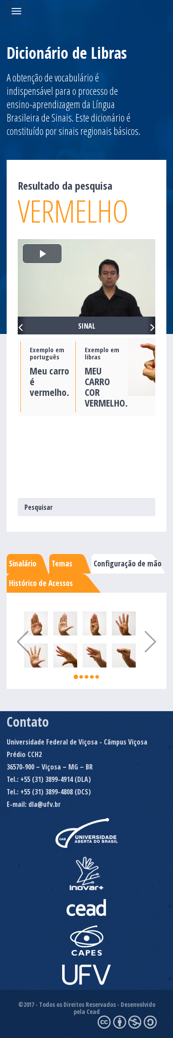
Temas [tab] (61, 563)
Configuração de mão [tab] (127, 563)
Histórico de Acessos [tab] (41, 583)
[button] (22, 325)
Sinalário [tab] (22, 563)
